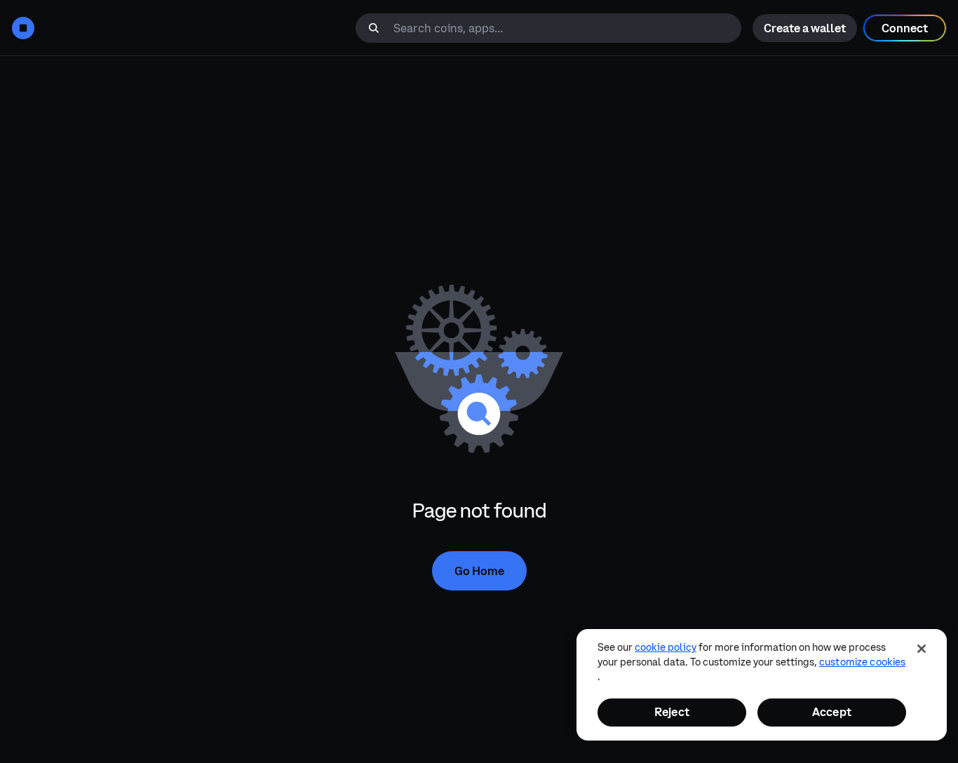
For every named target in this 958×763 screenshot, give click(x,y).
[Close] (921, 648)
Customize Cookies (862, 662)
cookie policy (665, 647)
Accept (831, 712)
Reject (671, 712)
